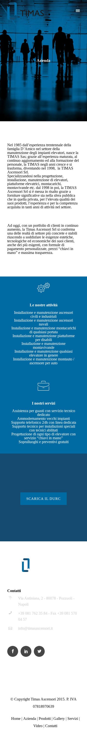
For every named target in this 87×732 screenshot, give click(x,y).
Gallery (59, 718)
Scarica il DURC (43, 499)
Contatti (51, 726)
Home (16, 718)
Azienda (29, 718)
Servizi (72, 718)
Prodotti (45, 718)
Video (38, 726)
